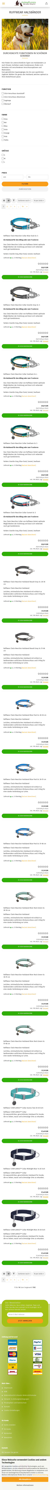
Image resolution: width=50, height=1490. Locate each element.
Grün (6, 130)
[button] (4, 200)
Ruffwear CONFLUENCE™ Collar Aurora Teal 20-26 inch (23, 1108)
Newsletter (8, 1438)
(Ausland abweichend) (29, 258)
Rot (5, 123)
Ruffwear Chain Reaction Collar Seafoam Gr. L (20, 374)
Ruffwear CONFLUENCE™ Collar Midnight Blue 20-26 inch (24, 1230)
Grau (6, 119)
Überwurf (7, 104)
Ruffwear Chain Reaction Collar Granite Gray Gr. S (21, 305)
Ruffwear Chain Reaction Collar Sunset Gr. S (19, 513)
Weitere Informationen (25, 1485)
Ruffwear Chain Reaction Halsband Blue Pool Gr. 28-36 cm (24, 715)
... (18, 207)
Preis (4, 173)
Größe (5, 151)
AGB (5, 1392)
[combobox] (24, 200)
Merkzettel (8, 1433)
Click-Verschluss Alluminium (14, 97)
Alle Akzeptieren (25, 1479)
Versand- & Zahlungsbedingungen (16, 1399)
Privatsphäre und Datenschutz (15, 1403)
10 (22, 207)
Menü (3, 3)
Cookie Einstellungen (12, 1410)
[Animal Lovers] (25, 3)
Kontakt (7, 1407)
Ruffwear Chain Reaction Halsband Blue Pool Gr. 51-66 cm (24, 844)
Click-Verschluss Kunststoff (14, 93)
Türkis (6, 140)
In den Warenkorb (25, 277)
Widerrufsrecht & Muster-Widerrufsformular (20, 1395)
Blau (5, 126)
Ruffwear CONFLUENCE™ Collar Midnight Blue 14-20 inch (24, 1169)
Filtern (25, 184)
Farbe (4, 115)
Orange (6, 133)
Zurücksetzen (25, 189)
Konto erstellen (9, 1425)
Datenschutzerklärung (40, 1475)
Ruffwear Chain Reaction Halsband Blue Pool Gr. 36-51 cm (24, 779)
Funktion (6, 89)
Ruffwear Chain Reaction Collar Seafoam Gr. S (20, 443)
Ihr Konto (7, 1429)
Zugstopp (7, 100)
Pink (5, 137)
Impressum (8, 1388)
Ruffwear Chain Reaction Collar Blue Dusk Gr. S (20, 236)
